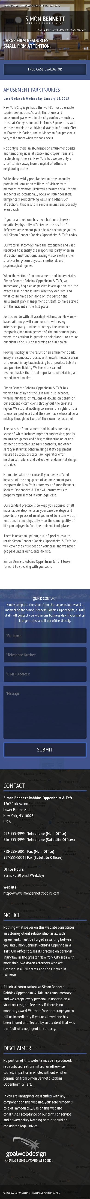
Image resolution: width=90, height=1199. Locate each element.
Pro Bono (70, 30)
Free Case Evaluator (45, 69)
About (47, 30)
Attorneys (58, 30)
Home (39, 30)
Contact (81, 30)
